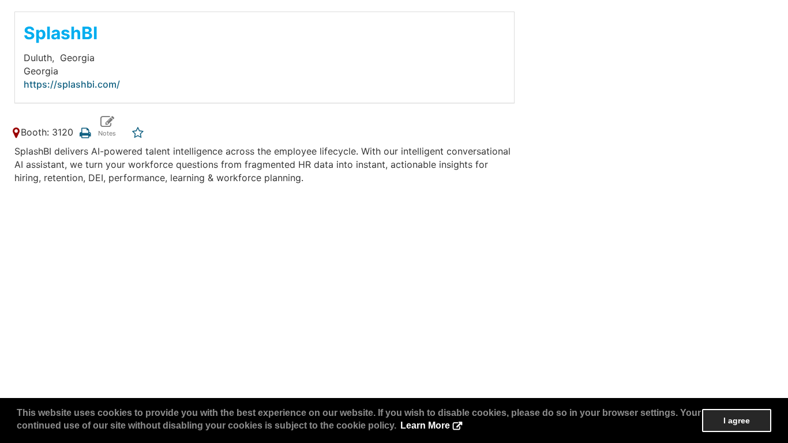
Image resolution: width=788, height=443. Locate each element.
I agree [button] (736, 420)
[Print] (85, 132)
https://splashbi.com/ (72, 84)
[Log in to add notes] (107, 126)
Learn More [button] (425, 425)
